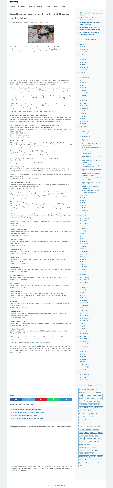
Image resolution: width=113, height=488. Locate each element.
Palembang (89, 438)
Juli (83, 46)
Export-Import (82, 410)
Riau (92, 453)
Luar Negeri (93, 432)
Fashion (39, 6)
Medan (86, 435)
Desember (85, 57)
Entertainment (98, 407)
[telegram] (66, 399)
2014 (82, 372)
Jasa (95, 420)
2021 (83, 215)
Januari (84, 51)
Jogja (85, 423)
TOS (56, 482)
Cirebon (81, 401)
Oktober (85, 80)
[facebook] (16, 399)
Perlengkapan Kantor (84, 444)
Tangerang (89, 463)
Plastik (81, 453)
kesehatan (88, 429)
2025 (82, 54)
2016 (82, 361)
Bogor (92, 398)
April (84, 62)
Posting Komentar (43, 22)
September (85, 105)
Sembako (99, 456)
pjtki (96, 450)
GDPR (65, 482)
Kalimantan (92, 423)
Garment (81, 414)
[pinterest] (41, 399)
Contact (60, 482)
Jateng (100, 420)
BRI (101, 398)
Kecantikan (89, 426)
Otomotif (62, 6)
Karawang (82, 426)
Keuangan (96, 429)
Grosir (87, 414)
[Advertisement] (41, 65)
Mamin (81, 435)
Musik (96, 435)
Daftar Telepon (83, 404)
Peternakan (90, 450)
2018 (83, 308)
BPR (97, 398)
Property (87, 453)
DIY (80, 407)
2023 (82, 98)
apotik (88, 392)
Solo (86, 459)
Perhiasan (89, 441)
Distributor (21, 6)
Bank (80, 395)
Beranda (12, 6)
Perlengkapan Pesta (84, 447)
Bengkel (87, 398)
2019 (83, 274)
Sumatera (98, 459)
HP (55, 6)
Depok (90, 404)
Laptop (86, 432)
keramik (53, 49)
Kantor (99, 423)
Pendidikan (82, 441)
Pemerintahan (97, 438)
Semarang (92, 456)
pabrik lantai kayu (37, 342)
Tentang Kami (49, 482)
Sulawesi (92, 459)
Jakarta (90, 420)
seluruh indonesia (83, 456)
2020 (83, 249)
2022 (83, 126)
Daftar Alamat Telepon (59, 485)
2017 (83, 336)
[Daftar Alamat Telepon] (15, 2)
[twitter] (28, 399)
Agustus (85, 108)
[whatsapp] (53, 399)
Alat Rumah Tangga (93, 389)
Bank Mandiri (87, 395)
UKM (80, 466)
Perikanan (96, 441)
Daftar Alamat (88, 401)
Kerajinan (81, 429)
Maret (84, 64)
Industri (31, 6)
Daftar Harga (97, 401)
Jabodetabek (82, 420)
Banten (94, 395)
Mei (83, 85)
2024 (82, 72)
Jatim (80, 423)
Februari (85, 49)
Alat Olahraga (82, 389)
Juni (84, 59)
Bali (93, 392)
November (85, 77)
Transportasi (97, 463)
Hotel (92, 414)
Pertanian (94, 447)
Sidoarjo (81, 459)
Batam (100, 395)
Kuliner (48, 6)
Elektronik (85, 407)
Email (91, 407)
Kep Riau (96, 426)
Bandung (98, 392)
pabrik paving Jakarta (46, 111)
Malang (100, 432)
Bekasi (81, 398)
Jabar (96, 417)
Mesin (91, 435)
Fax (95, 410)
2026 (82, 44)
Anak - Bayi (82, 392)
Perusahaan (82, 450)
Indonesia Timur (83, 417)
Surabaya (81, 463)
